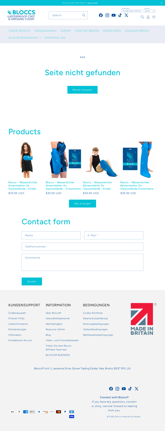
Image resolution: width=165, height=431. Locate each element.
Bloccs (118, 416)
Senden (32, 281)
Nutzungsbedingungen (96, 324)
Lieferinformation (18, 324)
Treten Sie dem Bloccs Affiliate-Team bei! (58, 347)
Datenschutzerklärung (95, 318)
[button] (25, 37)
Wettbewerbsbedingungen (98, 335)
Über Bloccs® (53, 313)
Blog (48, 335)
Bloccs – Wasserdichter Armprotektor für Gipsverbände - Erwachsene (63, 185)
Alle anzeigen (82, 203)
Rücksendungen (17, 329)
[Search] (84, 15)
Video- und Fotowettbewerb (62, 340)
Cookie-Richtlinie (93, 313)
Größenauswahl (17, 313)
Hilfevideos (14, 335)
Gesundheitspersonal (58, 318)
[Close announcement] (161, 3)
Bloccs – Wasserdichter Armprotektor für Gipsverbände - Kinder (23, 185)
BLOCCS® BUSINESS (58, 355)
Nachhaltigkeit (54, 324)
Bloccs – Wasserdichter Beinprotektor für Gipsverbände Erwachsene (137, 185)
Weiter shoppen (82, 89)
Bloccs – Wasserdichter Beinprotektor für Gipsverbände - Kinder (97, 185)
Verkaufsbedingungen (95, 329)
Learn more (92, 3)
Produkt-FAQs (16, 318)
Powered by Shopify (131, 416)
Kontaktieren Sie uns (20, 340)
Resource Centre (55, 329)
